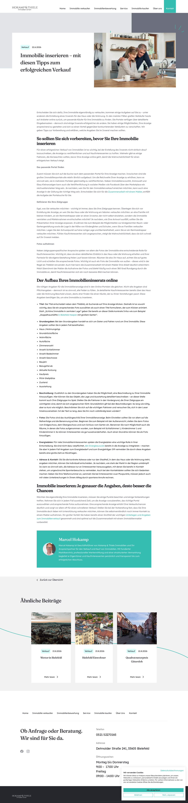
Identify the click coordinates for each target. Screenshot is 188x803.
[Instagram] (28, 751)
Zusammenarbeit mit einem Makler (125, 191)
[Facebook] (21, 751)
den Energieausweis (95, 445)
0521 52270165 (106, 735)
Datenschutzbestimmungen (172, 770)
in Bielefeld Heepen (67, 315)
